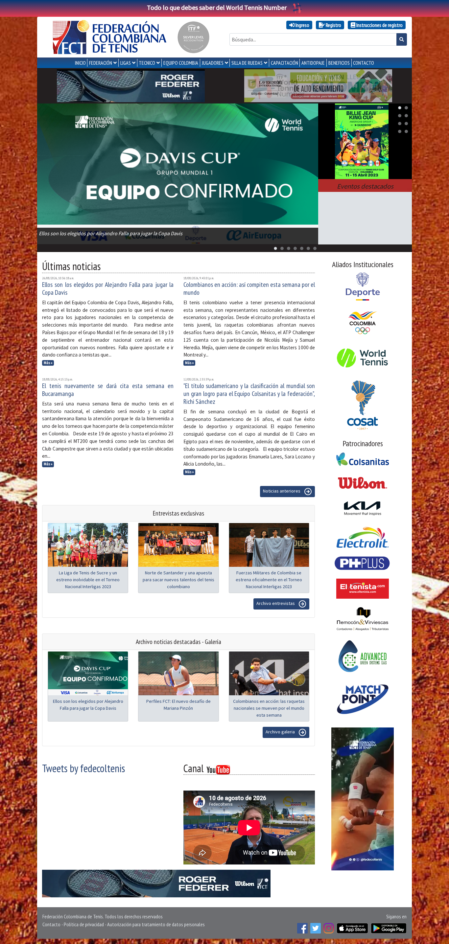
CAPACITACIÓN (284, 62)
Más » (48, 362)
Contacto (51, 924)
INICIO (80, 62)
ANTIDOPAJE (313, 62)
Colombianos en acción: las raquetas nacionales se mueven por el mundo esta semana (269, 708)
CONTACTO (363, 62)
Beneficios (339, 62)
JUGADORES (213, 62)
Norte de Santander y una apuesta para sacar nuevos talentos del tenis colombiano (178, 579)
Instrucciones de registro (379, 25)
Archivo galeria (281, 732)
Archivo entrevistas (276, 603)
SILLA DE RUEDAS (247, 62)
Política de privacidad (84, 924)
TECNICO (147, 62)
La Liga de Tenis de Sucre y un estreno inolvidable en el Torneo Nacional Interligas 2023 (88, 579)
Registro (333, 25)
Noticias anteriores (282, 491)
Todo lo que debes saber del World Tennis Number (217, 7)
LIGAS (125, 62)
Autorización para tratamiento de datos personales (156, 924)
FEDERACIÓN (100, 62)
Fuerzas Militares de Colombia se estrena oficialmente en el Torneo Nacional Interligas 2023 (269, 579)
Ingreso (302, 25)
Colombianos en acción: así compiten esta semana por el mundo (249, 288)
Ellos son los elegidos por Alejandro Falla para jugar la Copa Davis (108, 288)
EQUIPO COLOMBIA (180, 62)
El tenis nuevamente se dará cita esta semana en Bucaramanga (108, 389)
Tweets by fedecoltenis (83, 768)
